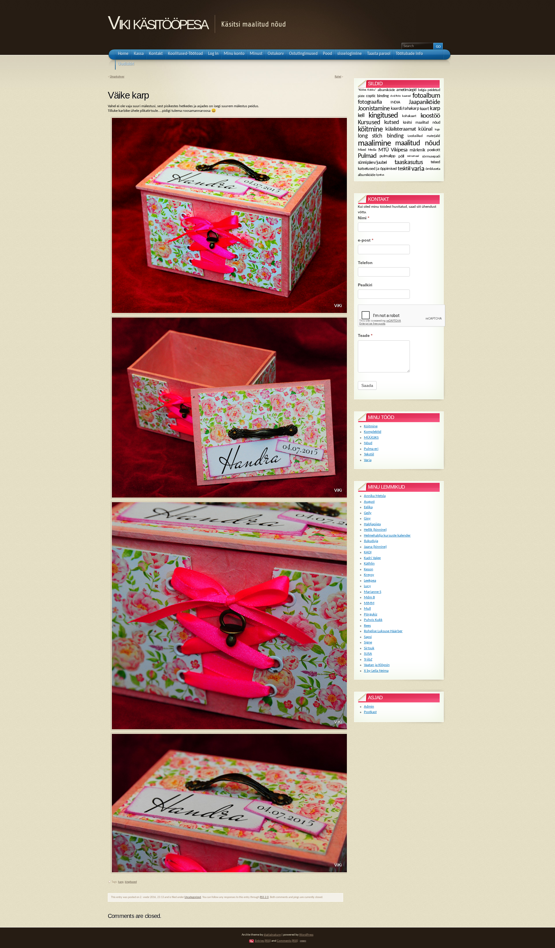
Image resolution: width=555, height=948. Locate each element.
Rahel (338, 76)
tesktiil (404, 169)
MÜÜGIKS (371, 437)
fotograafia (370, 102)
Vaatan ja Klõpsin (377, 665)
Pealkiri (365, 285)
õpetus (380, 174)
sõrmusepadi (431, 156)
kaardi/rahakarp (405, 108)
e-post (365, 240)
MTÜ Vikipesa (392, 150)
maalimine (374, 143)
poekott (433, 150)
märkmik (417, 150)
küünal (425, 129)
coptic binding (377, 96)
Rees (367, 626)
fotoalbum (426, 95)
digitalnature (272, 934)
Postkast (370, 712)
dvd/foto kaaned (400, 95)
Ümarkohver (117, 76)
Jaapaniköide (424, 102)
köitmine (370, 129)
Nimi (363, 218)
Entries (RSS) (263, 941)
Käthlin (369, 563)
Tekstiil (369, 454)
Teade (365, 335)
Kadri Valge (372, 558)
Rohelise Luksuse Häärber (383, 631)
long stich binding (380, 136)
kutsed (391, 122)
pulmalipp (387, 156)
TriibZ (368, 659)
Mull (367, 609)
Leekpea (370, 580)
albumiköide (386, 90)
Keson (368, 569)
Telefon (365, 262)
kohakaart (409, 116)
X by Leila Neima (376, 671)
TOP (302, 941)
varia (417, 169)
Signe (368, 642)
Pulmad (367, 156)
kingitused (131, 882)
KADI (367, 552)
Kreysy (369, 575)
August (369, 502)
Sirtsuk (369, 648)
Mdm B (369, 597)
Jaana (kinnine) (375, 547)
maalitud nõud (417, 143)
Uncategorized (192, 897)
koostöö (430, 115)
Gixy (367, 518)
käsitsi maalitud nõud (421, 122)
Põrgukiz (370, 614)
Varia (367, 460)
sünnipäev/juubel (372, 162)
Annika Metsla (375, 496)
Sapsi (368, 637)
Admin (369, 706)
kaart (424, 109)
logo (437, 129)
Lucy (367, 586)
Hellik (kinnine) (375, 530)
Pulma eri (371, 449)
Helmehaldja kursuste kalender (387, 535)
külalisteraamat (400, 129)
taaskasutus (409, 162)
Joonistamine (374, 109)
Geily (367, 513)
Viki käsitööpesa (157, 22)
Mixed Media (367, 150)
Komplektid (372, 432)
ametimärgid (406, 90)
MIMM (369, 603)
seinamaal (413, 156)
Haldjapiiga (372, 524)
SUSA (368, 654)
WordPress (306, 934)
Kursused (369, 123)
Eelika (368, 507)
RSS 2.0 (264, 897)
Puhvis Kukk (373, 620)
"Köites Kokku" (367, 90)
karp (120, 882)
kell (361, 115)
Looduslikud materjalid (424, 136)
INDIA (395, 103)
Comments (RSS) (287, 941)
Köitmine (371, 426)
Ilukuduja (371, 541)
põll (401, 156)
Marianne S (372, 592)
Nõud (368, 443)
